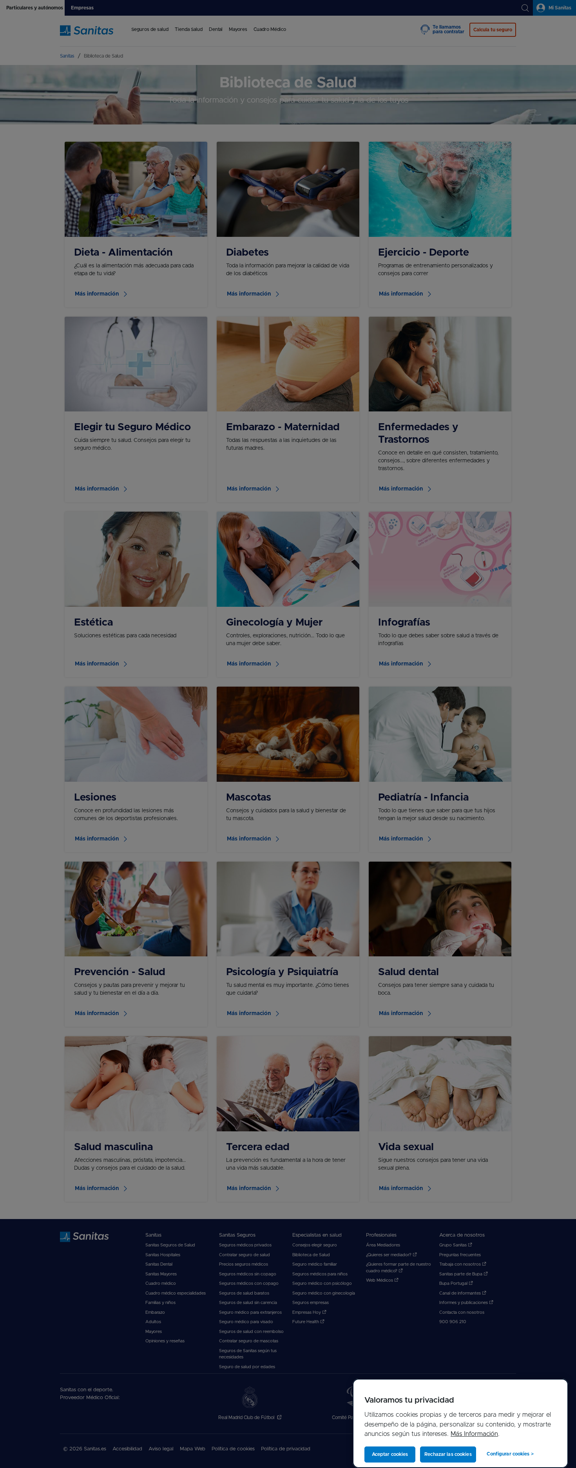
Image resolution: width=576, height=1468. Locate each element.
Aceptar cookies (390, 1454)
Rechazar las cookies (447, 1454)
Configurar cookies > (510, 1454)
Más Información (474, 1434)
